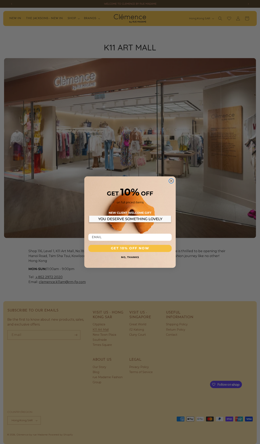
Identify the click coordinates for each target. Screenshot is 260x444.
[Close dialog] (171, 180)
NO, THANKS (130, 257)
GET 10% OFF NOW (130, 248)
